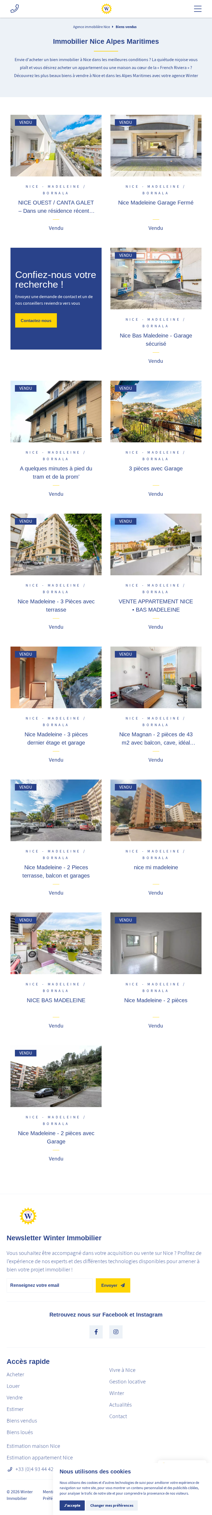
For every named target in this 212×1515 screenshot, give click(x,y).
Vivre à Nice (122, 1370)
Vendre (15, 1397)
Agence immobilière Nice (91, 26)
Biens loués (20, 1432)
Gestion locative (127, 1381)
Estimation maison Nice (33, 1446)
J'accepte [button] (72, 1505)
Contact (118, 1416)
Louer (13, 1386)
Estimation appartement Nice (40, 1457)
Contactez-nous (36, 320)
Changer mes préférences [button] (111, 1505)
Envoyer (109, 1285)
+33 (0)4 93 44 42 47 (37, 1469)
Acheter (15, 1374)
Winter (116, 1393)
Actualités (120, 1404)
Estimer (15, 1409)
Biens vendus (126, 26)
